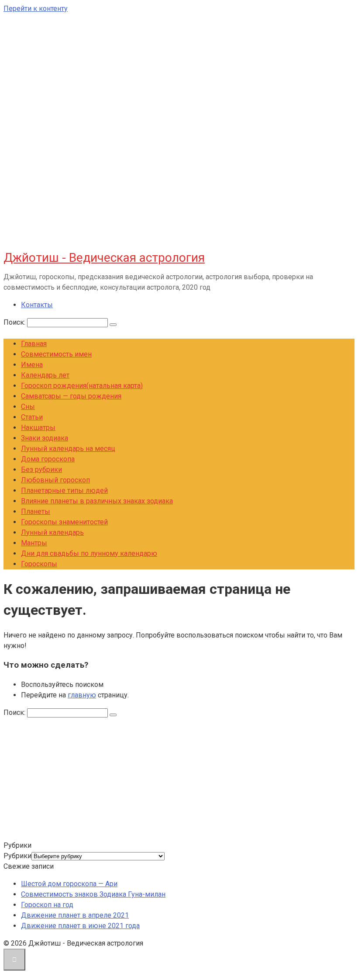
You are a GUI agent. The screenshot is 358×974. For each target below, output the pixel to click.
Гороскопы (39, 564)
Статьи (32, 417)
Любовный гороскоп (55, 480)
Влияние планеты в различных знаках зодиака (97, 501)
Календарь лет (45, 375)
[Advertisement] (179, 779)
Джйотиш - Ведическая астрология (104, 257)
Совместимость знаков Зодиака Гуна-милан (93, 894)
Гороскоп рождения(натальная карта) (82, 385)
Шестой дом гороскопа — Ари (69, 884)
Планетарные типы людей (64, 490)
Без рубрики (41, 469)
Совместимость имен (56, 354)
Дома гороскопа (48, 459)
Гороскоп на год (47, 905)
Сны (28, 406)
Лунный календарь (52, 532)
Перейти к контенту (35, 8)
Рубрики (17, 856)
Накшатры (38, 427)
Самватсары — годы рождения (71, 396)
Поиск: (15, 322)
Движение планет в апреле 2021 (75, 915)
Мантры (34, 543)
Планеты (35, 511)
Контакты (37, 305)
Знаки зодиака (44, 438)
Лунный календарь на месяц (68, 448)
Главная (34, 344)
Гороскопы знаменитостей (64, 522)
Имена (32, 364)
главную (82, 695)
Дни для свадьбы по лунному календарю (89, 553)
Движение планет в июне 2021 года (80, 926)
